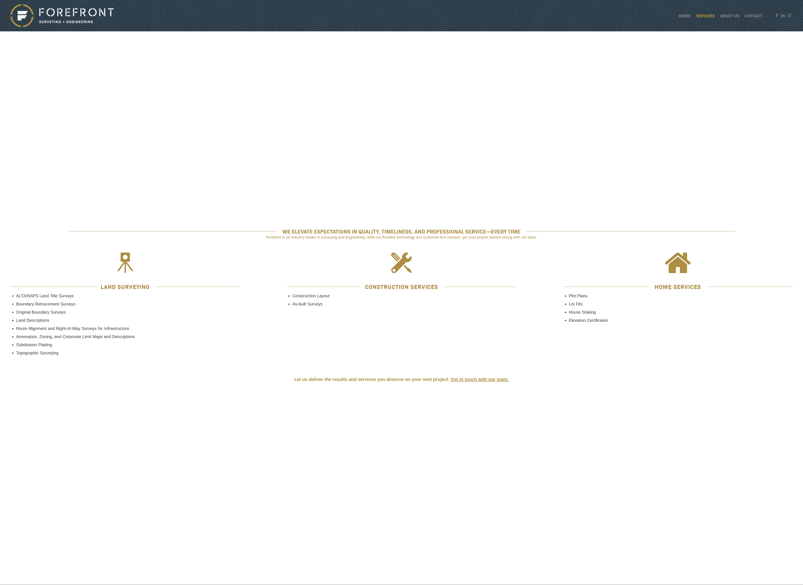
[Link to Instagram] (789, 15)
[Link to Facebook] (777, 15)
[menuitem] (684, 15)
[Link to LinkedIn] (783, 15)
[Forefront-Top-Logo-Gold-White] (62, 15)
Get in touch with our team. (480, 379)
